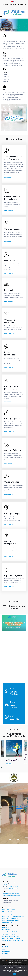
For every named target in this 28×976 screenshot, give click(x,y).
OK (14, 973)
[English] (14, 1)
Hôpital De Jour (6, 930)
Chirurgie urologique (7, 914)
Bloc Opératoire (6, 928)
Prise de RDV (5, 4)
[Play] (14, 623)
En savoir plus (8, 177)
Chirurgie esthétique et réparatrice (11, 920)
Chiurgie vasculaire (7, 923)
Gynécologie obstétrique (8, 910)
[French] (15, 1)
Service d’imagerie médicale (9, 932)
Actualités (14, 8)
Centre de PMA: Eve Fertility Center (11, 936)
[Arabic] (12, 1)
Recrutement (13, 4)
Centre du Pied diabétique (9, 934)
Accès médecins (22, 4)
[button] (2, 25)
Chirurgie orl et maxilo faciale (10, 918)
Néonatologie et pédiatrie (9, 912)
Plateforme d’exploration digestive (11, 938)
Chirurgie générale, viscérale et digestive (13, 916)
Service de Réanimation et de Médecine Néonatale (12, 941)
